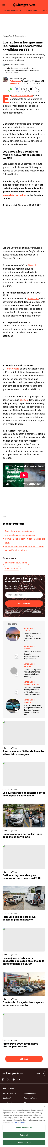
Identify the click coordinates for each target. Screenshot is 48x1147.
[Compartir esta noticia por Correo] (30, 89)
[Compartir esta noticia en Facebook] (17, 89)
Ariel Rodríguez (20, 79)
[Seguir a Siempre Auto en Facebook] (3, 1079)
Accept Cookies (24, 1142)
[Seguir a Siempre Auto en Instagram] (13, 1079)
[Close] (45, 1106)
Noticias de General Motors (31, 683)
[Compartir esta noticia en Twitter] (24, 89)
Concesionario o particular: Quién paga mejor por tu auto (22, 835)
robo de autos (11, 568)
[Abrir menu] (4, 5)
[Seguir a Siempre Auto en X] (8, 1079)
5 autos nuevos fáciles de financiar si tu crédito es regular (23, 753)
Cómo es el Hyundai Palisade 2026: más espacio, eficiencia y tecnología (32, 673)
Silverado (32, 265)
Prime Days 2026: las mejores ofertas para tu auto (20, 1045)
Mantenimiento (30, 11)
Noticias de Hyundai (29, 665)
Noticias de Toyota (29, 629)
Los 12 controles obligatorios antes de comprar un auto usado (24, 794)
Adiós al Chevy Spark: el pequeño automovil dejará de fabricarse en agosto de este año (33, 710)
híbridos (24, 400)
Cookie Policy (19, 1122)
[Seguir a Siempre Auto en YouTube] (18, 1079)
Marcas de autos (11, 11)
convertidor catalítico (22, 95)
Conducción (7, 1098)
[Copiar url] (37, 89)
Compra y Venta (20, 36)
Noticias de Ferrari (29, 647)
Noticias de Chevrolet (29, 701)
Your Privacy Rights (24, 1128)
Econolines (33, 298)
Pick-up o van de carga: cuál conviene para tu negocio (19, 918)
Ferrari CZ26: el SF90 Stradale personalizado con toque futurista (32, 655)
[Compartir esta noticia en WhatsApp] (10, 89)
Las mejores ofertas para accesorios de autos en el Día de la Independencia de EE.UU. (23, 961)
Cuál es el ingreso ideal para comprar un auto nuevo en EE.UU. (22, 877)
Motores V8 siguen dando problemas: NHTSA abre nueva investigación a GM (32, 691)
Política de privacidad (12, 612)
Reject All (24, 1135)
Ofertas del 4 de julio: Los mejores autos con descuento (23, 1004)
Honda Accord (12, 368)
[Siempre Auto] (24, 5)
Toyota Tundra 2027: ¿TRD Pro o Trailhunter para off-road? (32, 637)
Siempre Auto (8, 36)
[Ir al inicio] (13, 1073)
